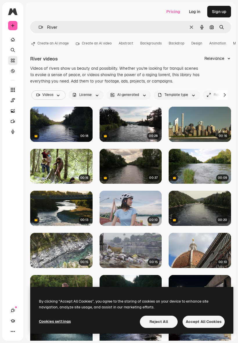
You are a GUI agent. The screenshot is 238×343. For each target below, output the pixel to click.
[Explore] (12, 71)
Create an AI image (53, 43)
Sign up (219, 11)
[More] (12, 331)
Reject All (158, 321)
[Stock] (12, 60)
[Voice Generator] (12, 131)
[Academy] (12, 321)
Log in (194, 11)
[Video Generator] (12, 121)
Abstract (126, 43)
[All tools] (12, 89)
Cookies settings (55, 321)
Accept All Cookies (203, 321)
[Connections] (12, 310)
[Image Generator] (12, 110)
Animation (217, 43)
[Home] (12, 39)
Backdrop (176, 43)
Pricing (173, 11)
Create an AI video (97, 43)
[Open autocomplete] (38, 27)
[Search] (12, 50)
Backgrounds (151, 43)
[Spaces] (12, 100)
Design (196, 43)
